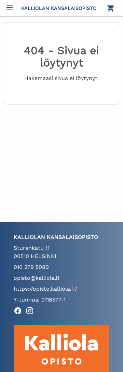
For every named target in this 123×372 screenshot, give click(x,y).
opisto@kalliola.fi (36, 278)
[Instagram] (32, 312)
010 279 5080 (31, 267)
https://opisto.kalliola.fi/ (45, 289)
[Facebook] (20, 312)
